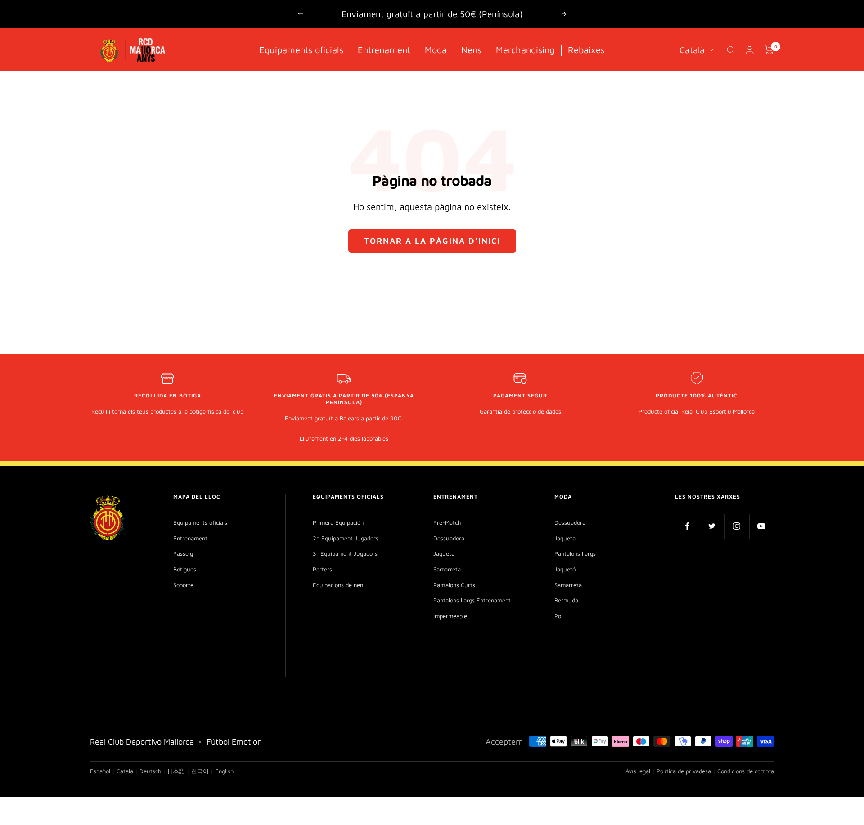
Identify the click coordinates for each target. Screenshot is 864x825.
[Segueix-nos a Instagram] (736, 526)
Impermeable (450, 616)
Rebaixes (586, 49)
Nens (471, 49)
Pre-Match (447, 522)
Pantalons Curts (454, 585)
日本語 (176, 771)
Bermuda (566, 600)
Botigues (184, 569)
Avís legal (638, 771)
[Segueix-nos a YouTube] (761, 526)
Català (692, 49)
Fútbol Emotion (234, 741)
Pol (558, 616)
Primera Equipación (338, 522)
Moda (436, 49)
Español (100, 771)
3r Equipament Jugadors (345, 553)
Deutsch (150, 771)
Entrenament (384, 49)
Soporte (183, 585)
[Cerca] (731, 50)
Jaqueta (443, 553)
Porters (322, 569)
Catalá (125, 771)
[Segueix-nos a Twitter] (712, 526)
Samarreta (447, 569)
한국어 (200, 771)
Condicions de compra (745, 771)
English (224, 771)
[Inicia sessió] (750, 50)
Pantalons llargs (575, 553)
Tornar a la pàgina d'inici (432, 240)
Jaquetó (565, 569)
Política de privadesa (684, 771)
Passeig (183, 553)
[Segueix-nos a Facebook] (687, 526)
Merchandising (525, 49)
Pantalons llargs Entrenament (472, 600)
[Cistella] (769, 49)
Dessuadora (448, 538)
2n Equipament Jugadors (345, 538)
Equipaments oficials (301, 49)
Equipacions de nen (338, 585)
